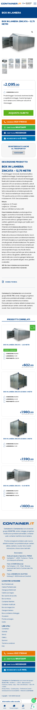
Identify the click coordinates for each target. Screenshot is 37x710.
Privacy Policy (6, 688)
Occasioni (5, 616)
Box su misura (6, 599)
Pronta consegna (7, 619)
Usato (4, 622)
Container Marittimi (8, 602)
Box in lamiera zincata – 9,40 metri (16, 486)
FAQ (3, 646)
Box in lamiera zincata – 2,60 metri (16, 345)
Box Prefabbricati (7, 584)
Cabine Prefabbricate (9, 587)
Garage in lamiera (7, 610)
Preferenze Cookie (25, 688)
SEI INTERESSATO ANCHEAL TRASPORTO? (18, 147)
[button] (32, 32)
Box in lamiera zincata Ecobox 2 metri (17, 439)
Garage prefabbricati (9, 590)
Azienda (4, 632)
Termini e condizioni (8, 643)
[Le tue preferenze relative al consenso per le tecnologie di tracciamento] (34, 707)
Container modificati (8, 604)
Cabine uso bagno (8, 593)
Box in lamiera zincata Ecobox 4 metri (17, 392)
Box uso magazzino (8, 607)
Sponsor (5, 640)
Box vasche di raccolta (9, 596)
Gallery (4, 637)
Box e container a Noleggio (10, 613)
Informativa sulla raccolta (11, 701)
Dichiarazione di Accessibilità (10, 690)
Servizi (4, 634)
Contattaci (5, 629)
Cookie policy (15, 688)
